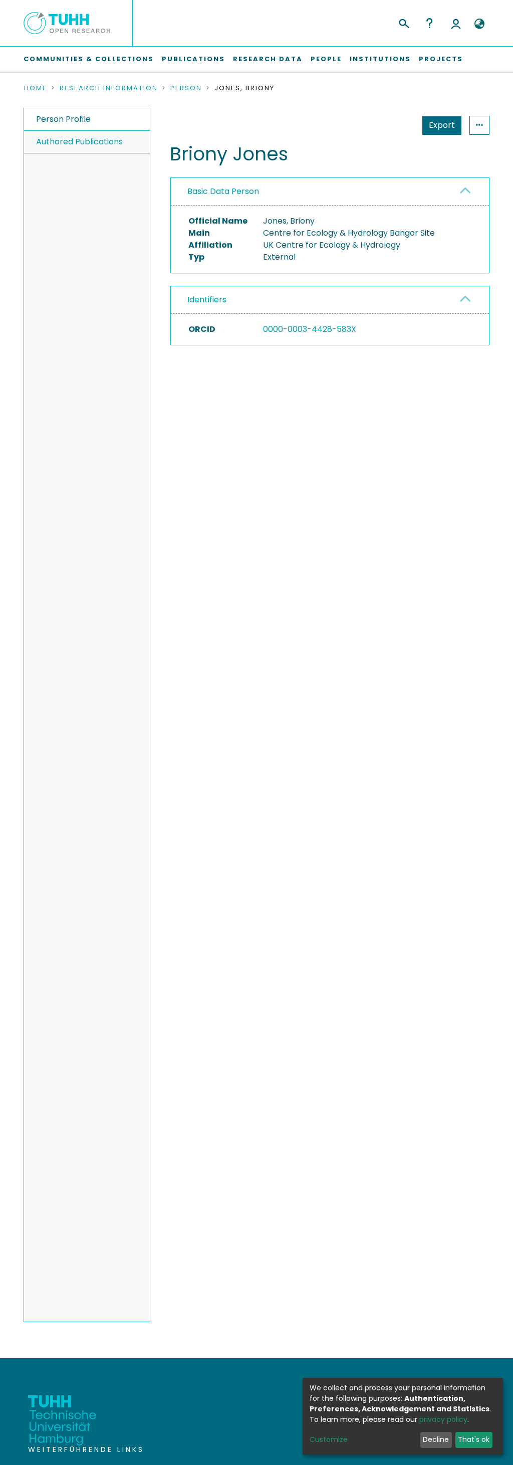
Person (186, 88)
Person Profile (63, 119)
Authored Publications (79, 141)
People (326, 59)
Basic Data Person (223, 191)
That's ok (473, 1439)
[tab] (330, 192)
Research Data (268, 59)
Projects (441, 59)
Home (35, 88)
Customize (329, 1439)
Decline (436, 1439)
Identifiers (206, 299)
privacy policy (443, 1419)
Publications (193, 59)
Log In (456, 23)
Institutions (380, 59)
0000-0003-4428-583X (309, 329)
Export (442, 125)
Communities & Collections (89, 59)
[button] (479, 24)
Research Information (109, 88)
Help (429, 23)
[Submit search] (403, 22)
